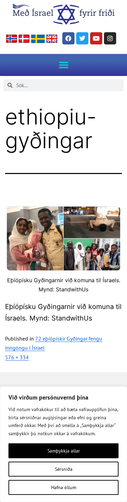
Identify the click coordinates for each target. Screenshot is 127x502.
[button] (63, 65)
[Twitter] (82, 38)
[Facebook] (68, 38)
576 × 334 (17, 357)
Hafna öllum (63, 487)
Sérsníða (63, 469)
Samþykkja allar (63, 451)
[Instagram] (110, 38)
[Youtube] (96, 38)
